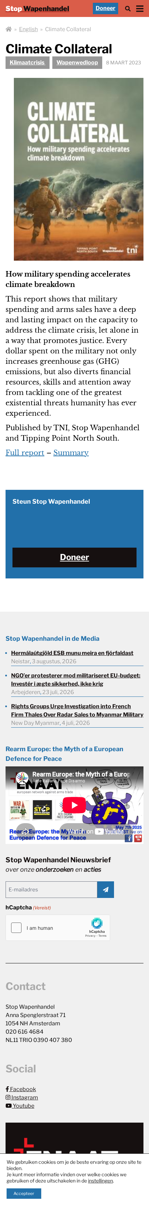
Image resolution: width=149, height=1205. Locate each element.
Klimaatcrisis (27, 62)
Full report (25, 453)
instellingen (100, 1181)
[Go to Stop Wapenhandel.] (9, 29)
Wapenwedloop (77, 62)
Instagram (24, 1097)
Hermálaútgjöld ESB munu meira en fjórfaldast (72, 653)
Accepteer (24, 1193)
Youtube (23, 1106)
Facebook (22, 1089)
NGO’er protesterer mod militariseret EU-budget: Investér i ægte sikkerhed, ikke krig (75, 679)
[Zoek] (127, 8)
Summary (71, 453)
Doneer (105, 8)
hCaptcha (28, 907)
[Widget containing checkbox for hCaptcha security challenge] (58, 928)
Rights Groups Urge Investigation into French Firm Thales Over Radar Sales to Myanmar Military (77, 710)
